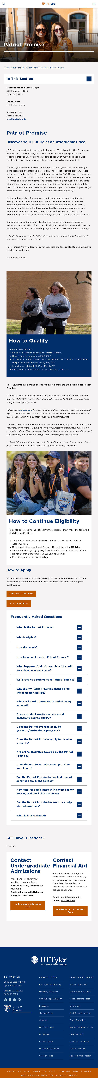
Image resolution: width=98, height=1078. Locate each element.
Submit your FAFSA (19, 603)
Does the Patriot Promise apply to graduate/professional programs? (38, 729)
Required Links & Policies (66, 1075)
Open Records (76, 1034)
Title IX (75, 1071)
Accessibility (86, 1071)
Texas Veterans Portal (80, 999)
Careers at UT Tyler (48, 977)
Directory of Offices (48, 992)
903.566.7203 (25, 895)
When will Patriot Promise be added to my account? (43, 703)
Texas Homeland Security (82, 977)
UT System (75, 1006)
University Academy (79, 1041)
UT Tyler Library (46, 1027)
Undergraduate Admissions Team (28, 905)
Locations (44, 1006)
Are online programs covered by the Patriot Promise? (44, 754)
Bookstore (44, 1034)
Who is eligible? (26, 637)
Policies (27, 1071)
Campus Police (46, 1013)
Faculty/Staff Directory (50, 984)
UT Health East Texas (49, 1049)
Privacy (52, 1071)
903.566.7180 (68, 901)
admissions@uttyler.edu (31, 892)
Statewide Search (78, 984)
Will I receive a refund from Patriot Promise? (45, 679)
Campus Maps (64, 1071)
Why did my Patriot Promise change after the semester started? (43, 691)
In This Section (20, 79)
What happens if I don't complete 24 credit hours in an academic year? (44, 668)
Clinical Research (77, 1049)
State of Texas (46, 1056)
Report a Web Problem (80, 1056)
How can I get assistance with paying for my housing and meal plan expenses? (45, 792)
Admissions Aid (17, 68)
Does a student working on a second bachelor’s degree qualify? (40, 716)
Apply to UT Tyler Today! (21, 593)
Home (6, 68)
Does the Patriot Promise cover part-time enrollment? (43, 766)
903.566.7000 (11, 994)
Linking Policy (47, 1075)
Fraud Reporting (77, 1020)
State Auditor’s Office (80, 992)
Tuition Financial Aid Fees (37, 68)
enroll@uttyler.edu (16, 119)
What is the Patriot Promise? (35, 627)
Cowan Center (46, 1041)
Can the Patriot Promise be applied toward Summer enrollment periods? (44, 779)
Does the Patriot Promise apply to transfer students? (44, 741)
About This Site (39, 1071)
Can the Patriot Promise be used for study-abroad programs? (44, 804)
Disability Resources (30, 1075)
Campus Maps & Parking (50, 999)
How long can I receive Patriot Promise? (42, 657)
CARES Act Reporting (80, 1013)
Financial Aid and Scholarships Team (70, 911)
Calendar (43, 1020)
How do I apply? (27, 647)
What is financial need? (31, 815)
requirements (25, 410)
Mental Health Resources (81, 1027)
